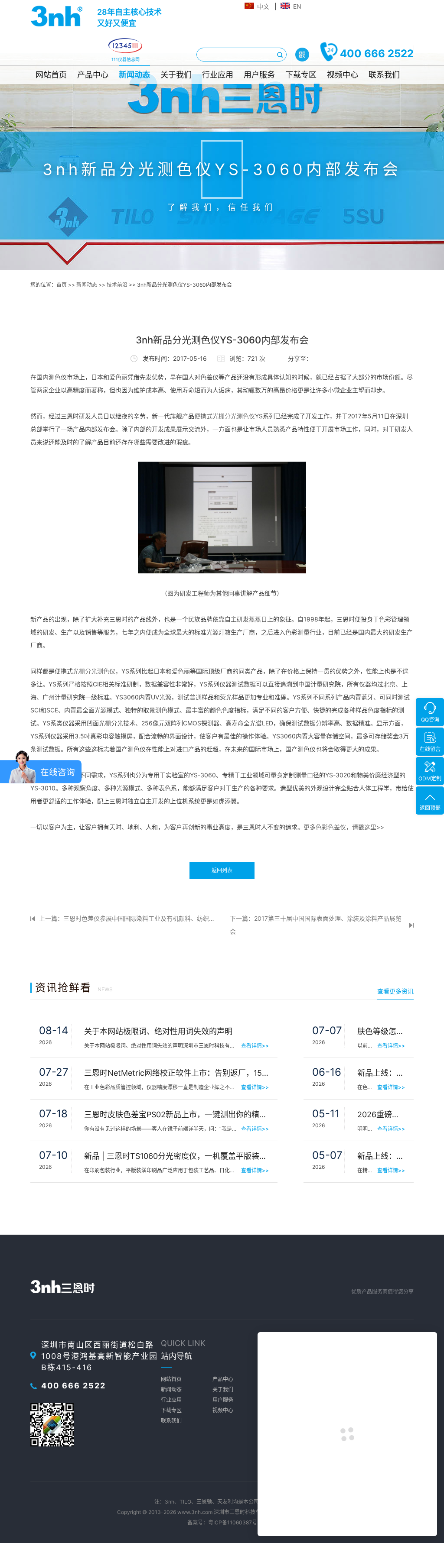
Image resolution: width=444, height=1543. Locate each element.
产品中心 (92, 74)
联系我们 (384, 74)
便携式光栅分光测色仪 (224, 416)
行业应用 (217, 74)
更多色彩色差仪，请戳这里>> (344, 827)
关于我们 (176, 74)
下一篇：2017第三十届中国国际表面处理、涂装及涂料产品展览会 (316, 925)
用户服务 (259, 74)
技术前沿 (117, 284)
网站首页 (51, 74)
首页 (61, 284)
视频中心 (342, 74)
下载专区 (301, 74)
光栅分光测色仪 (94, 671)
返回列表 (222, 870)
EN (297, 6)
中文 (263, 6)
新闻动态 (134, 74)
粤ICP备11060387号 (232, 1522)
